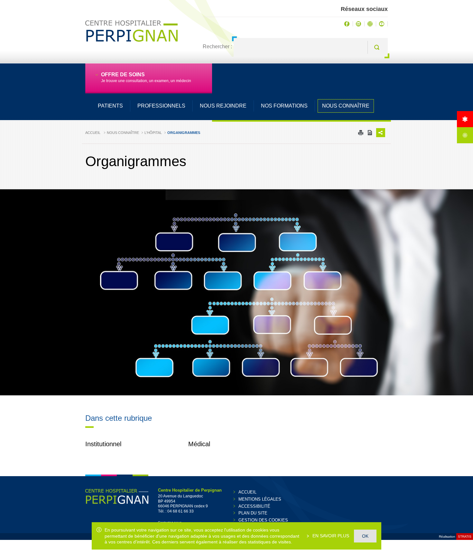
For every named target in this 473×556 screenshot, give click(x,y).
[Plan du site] (465, 135)
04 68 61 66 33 (180, 511)
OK (365, 536)
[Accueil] (465, 119)
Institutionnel (103, 444)
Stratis (464, 536)
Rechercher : (217, 46)
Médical (199, 444)
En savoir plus (330, 535)
